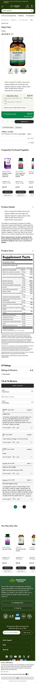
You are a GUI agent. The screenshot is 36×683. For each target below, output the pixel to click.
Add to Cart (8, 192)
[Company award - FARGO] (5, 616)
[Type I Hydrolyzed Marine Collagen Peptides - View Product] (21, 176)
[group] (17, 51)
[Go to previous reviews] (11, 506)
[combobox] (17, 10)
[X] (24, 656)
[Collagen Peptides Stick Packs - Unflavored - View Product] (7, 176)
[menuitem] (9, 15)
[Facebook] (6, 656)
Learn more (18, 127)
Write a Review (17, 385)
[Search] (32, 11)
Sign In (29, 134)
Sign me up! (27, 632)
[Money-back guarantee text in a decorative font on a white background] (29, 616)
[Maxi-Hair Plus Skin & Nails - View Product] (21, 552)
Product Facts (7, 250)
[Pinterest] (19, 656)
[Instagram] (11, 656)
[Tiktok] (28, 656)
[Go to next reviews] (24, 506)
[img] (10, 71)
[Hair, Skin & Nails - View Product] (7, 552)
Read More (28, 495)
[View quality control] (17, 616)
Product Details (8, 206)
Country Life (4, 23)
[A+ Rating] (11, 616)
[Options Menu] (31, 428)
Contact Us (6, 2)
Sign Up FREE (21, 134)
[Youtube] (15, 656)
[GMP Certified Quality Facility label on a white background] (23, 616)
